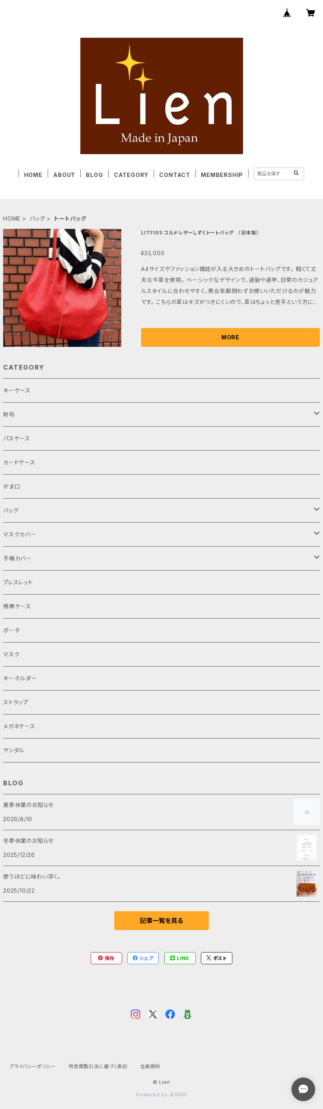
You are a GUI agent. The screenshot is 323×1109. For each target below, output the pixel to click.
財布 (9, 414)
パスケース (16, 438)
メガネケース (19, 726)
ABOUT (64, 174)
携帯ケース (17, 606)
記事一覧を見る (161, 921)
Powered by (152, 1095)
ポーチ (11, 630)
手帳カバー (17, 558)
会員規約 (150, 1066)
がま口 (11, 486)
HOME (33, 174)
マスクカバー (19, 534)
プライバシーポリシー (32, 1066)
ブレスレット (18, 582)
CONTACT (174, 174)
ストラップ (15, 702)
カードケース (19, 462)
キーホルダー (20, 678)
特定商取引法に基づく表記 (98, 1066)
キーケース (17, 390)
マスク (11, 654)
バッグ (37, 218)
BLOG (94, 174)
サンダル (13, 750)
